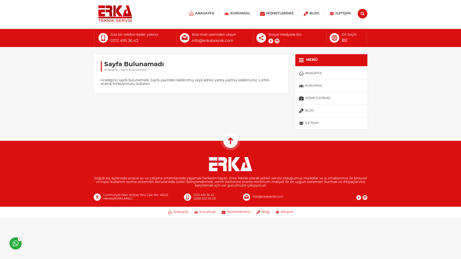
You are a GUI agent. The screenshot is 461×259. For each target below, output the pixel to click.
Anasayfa (110, 70)
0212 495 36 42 (124, 41)
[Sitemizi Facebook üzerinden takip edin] (270, 41)
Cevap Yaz (45, 224)
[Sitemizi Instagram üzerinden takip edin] (277, 41)
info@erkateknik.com (212, 41)
